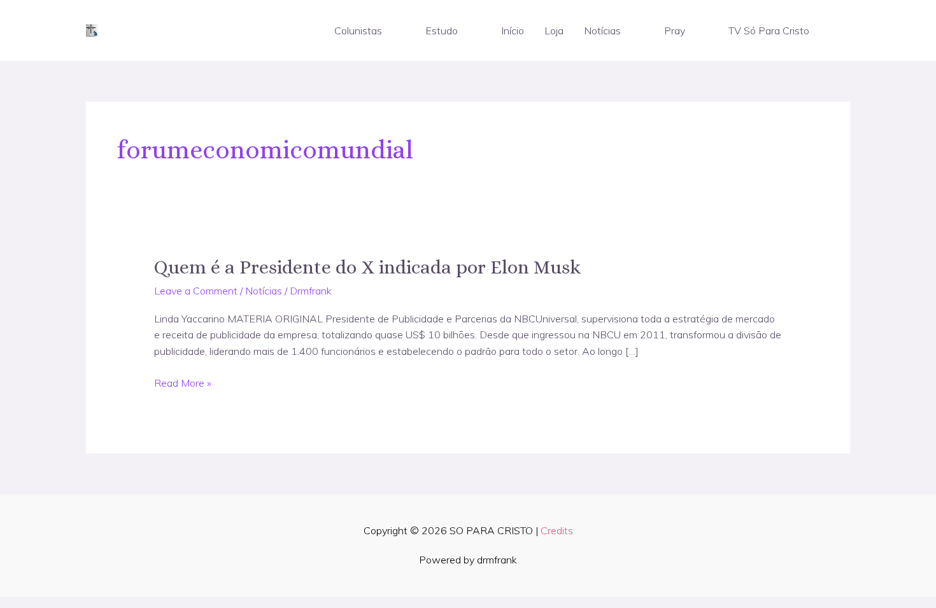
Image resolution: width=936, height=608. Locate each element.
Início (512, 30)
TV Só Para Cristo (768, 30)
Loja (554, 30)
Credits (557, 530)
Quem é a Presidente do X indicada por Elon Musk (367, 267)
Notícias (602, 30)
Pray (674, 30)
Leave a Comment (196, 290)
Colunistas (358, 30)
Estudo (441, 30)
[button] (388, 30)
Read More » (182, 383)
